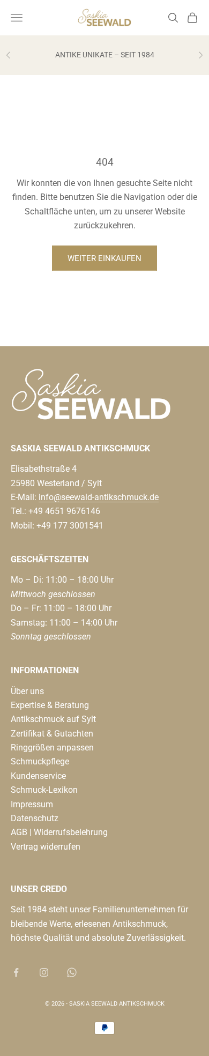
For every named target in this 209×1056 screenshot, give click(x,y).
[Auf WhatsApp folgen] (71, 972)
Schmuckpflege (40, 761)
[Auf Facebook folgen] (16, 972)
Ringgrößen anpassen (52, 747)
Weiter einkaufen (104, 258)
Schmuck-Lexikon (44, 790)
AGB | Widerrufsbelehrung (59, 832)
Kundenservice (38, 776)
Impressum (32, 804)
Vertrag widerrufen (45, 847)
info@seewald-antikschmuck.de (99, 497)
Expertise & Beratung (50, 705)
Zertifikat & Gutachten (52, 733)
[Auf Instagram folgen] (44, 972)
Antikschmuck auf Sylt (53, 719)
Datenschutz (34, 818)
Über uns (27, 691)
